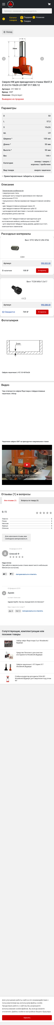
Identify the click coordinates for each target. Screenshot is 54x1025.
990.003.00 (45, 263)
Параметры (8, 108)
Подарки (28, 17)
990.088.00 (45, 305)
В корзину (42, 270)
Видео (5, 385)
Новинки (40, 17)
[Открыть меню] (3, 4)
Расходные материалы (16, 233)
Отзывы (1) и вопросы (16, 494)
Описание (7, 184)
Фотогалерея (9, 320)
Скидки (27, 21)
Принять (27, 1018)
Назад (9, 32)
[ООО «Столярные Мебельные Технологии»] (10, 7)
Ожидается (10, 312)
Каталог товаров (13, 18)
